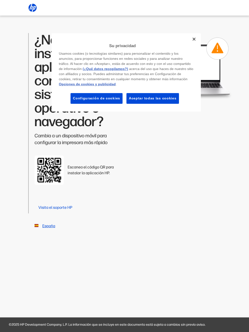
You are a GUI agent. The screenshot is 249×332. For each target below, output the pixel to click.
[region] (126, 72)
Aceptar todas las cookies (153, 98)
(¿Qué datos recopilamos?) (105, 69)
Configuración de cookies (96, 98)
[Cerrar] (194, 39)
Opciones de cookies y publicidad (87, 84)
